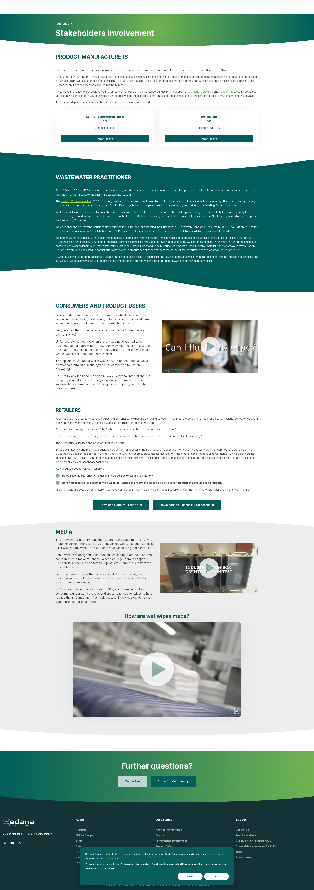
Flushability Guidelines (200, 91)
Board (79, 840)
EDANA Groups (84, 835)
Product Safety (165, 846)
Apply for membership (169, 829)
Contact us (242, 829)
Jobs (78, 862)
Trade (239, 851)
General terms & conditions (154, 885)
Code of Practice (229, 91)
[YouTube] (12, 843)
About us (81, 829)
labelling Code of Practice (76, 201)
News (79, 857)
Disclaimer (110, 885)
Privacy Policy (127, 885)
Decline (216, 876)
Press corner (243, 857)
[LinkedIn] (19, 843)
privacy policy (110, 857)
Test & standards (246, 835)
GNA (78, 846)
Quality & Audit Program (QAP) (253, 840)
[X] (5, 843)
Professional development (171, 840)
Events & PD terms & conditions (191, 885)
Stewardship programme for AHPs (256, 846)
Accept (190, 876)
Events (160, 835)
